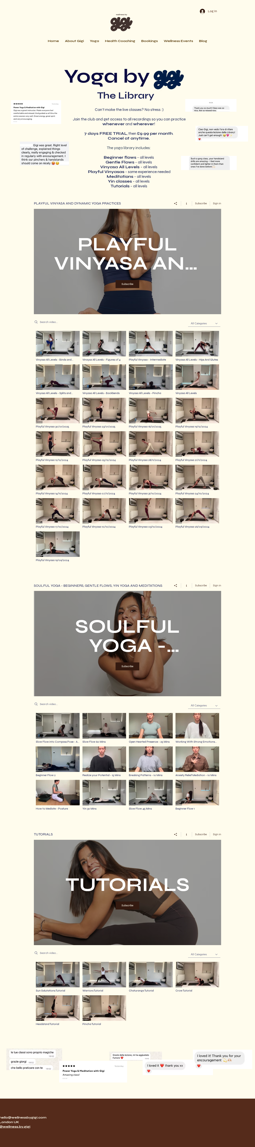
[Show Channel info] (186, 203)
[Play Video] (197, 346)
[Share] (175, 203)
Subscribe (201, 203)
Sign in (217, 203)
